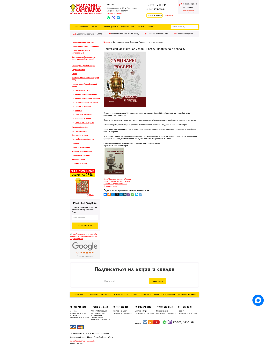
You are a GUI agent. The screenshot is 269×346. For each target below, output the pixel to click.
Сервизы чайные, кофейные (86, 103)
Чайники (78, 111)
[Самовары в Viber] (170, 323)
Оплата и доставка (110, 27)
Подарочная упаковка (81, 155)
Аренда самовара (79, 295)
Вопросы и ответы (128, 27)
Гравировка (93, 295)
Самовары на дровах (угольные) (85, 46)
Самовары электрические (83, 42)
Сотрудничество (168, 295)
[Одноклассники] (109, 194)
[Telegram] (140, 194)
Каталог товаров (81, 27)
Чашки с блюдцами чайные (86, 94)
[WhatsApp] (132, 194)
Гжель (74, 74)
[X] (117, 194)
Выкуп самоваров (121, 295)
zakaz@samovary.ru (114, 14)
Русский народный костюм (83, 139)
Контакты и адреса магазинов (115, 184)
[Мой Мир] (113, 194)
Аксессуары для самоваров (83, 66)
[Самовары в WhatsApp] (164, 323)
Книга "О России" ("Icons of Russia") (117, 181)
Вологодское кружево (81, 147)
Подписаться (158, 281)
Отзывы (134, 295)
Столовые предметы (83, 115)
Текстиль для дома (80, 135)
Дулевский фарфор (80, 127)
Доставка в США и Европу (188, 295)
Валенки (75, 143)
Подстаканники (78, 70)
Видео (156, 295)
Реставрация (106, 295)
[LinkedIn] (121, 194)
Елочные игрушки (79, 163)
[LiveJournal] (125, 194)
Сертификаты (145, 295)
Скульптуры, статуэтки (84, 123)
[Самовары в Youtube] (156, 323)
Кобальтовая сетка (82, 90)
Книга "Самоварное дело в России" (117, 179)
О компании (95, 27)
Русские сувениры (79, 131)
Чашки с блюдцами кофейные (87, 98)
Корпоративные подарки (82, 151)
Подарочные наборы (83, 119)
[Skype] (136, 194)
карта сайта (91, 341)
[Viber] (128, 194)
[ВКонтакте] (105, 194)
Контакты (150, 27)
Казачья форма (78, 159)
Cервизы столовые (83, 107)
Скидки (141, 27)
